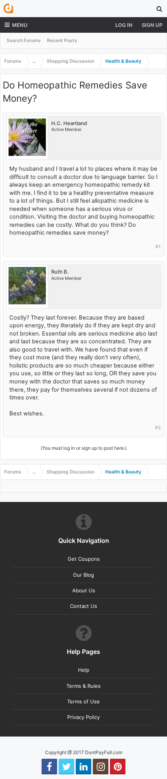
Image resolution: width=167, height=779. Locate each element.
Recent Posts (62, 40)
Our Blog (83, 575)
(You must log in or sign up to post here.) (84, 448)
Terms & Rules (83, 686)
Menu (20, 25)
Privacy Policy (83, 717)
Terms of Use (83, 701)
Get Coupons (84, 559)
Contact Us (83, 606)
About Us (83, 590)
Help (83, 670)
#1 (158, 246)
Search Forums (24, 40)
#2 (158, 427)
